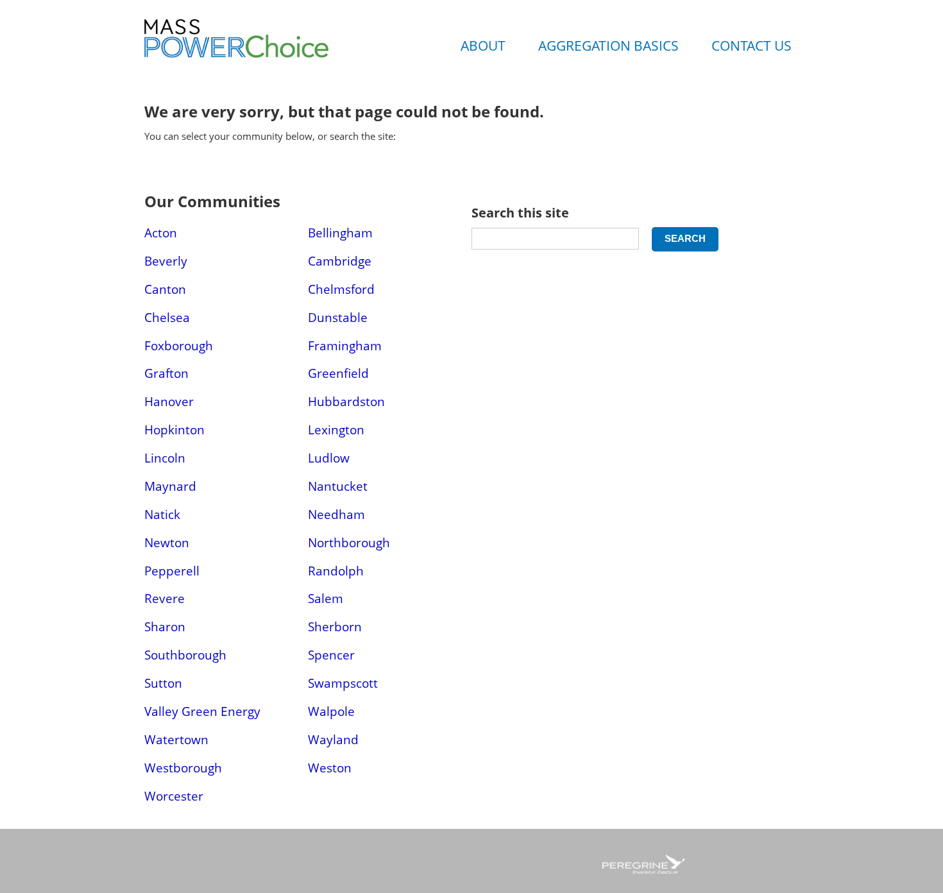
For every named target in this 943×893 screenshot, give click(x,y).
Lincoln (164, 458)
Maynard (170, 486)
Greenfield (338, 373)
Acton (160, 233)
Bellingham (340, 233)
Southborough (185, 655)
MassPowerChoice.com (266, 51)
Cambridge (339, 261)
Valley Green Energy (202, 711)
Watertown (176, 739)
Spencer (331, 655)
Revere (164, 598)
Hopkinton (174, 429)
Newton (166, 542)
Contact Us (751, 45)
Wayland (333, 739)
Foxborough (178, 345)
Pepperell (172, 571)
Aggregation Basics (608, 45)
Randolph (336, 571)
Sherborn (335, 626)
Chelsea (167, 317)
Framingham (345, 345)
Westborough (183, 768)
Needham (336, 514)
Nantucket (338, 486)
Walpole (331, 711)
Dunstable (338, 317)
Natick (162, 514)
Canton (165, 289)
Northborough (349, 542)
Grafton (166, 373)
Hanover (169, 401)
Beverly (165, 261)
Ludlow (329, 458)
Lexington (336, 429)
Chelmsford (341, 289)
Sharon (164, 626)
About (483, 45)
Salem (325, 598)
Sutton (163, 683)
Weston (330, 768)
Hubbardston (346, 401)
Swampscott (343, 683)
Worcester (173, 796)
